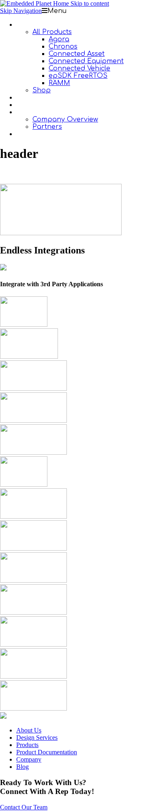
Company (28, 759)
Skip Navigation (21, 10)
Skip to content (90, 3)
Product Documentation (46, 752)
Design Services (37, 737)
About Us (28, 730)
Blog (22, 766)
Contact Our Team (23, 807)
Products (27, 744)
